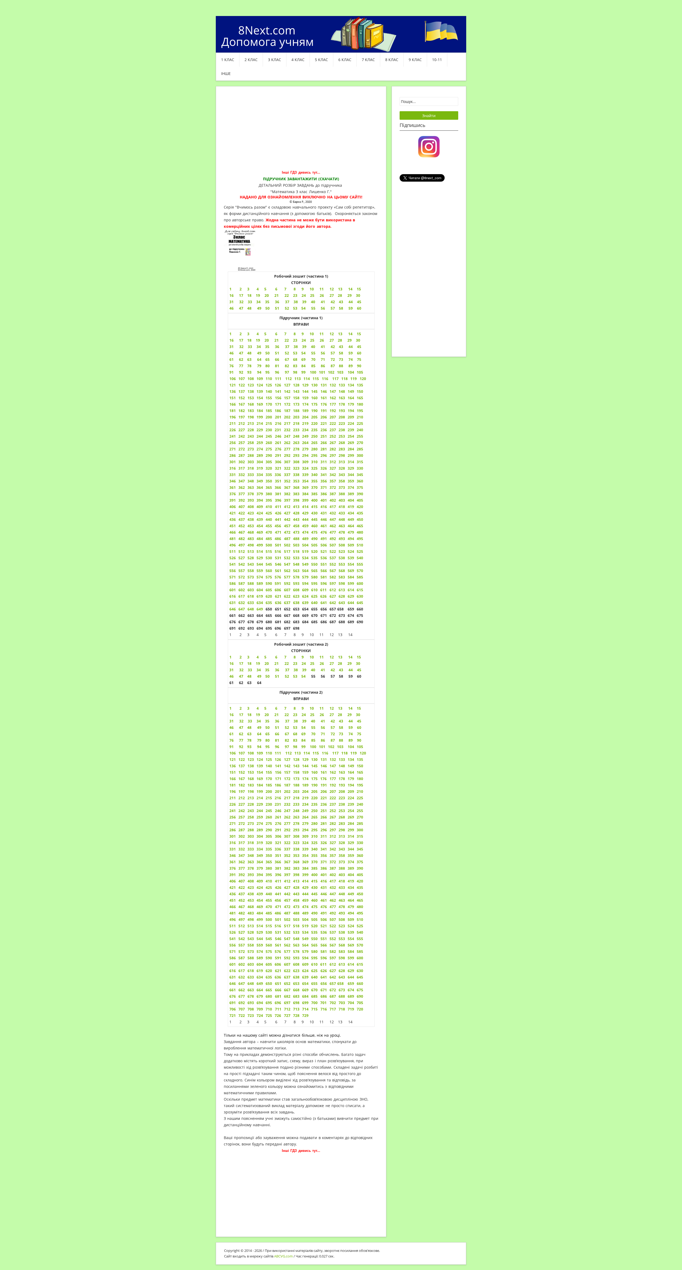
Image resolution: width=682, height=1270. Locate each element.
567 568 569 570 (346, 570)
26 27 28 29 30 (340, 340)
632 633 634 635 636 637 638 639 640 (279, 602)
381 (278, 493)
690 (360, 996)
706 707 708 (241, 1009)
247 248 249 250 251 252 (311, 436)
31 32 (236, 721)
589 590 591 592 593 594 (284, 957)
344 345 (355, 474)
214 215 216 (270, 423)
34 (261, 669)
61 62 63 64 (245, 359)
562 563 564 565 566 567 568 (314, 945)
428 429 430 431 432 (314, 513)
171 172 (282, 404)
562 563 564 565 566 (305, 570)
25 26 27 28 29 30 (317, 295)
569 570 (355, 945)
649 (260, 609)
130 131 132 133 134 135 (337, 385)
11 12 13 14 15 (340, 288)
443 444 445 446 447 (314, 893)
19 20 (262, 295)
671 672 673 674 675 (341, 989)
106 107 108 (241, 378)
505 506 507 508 (328, 919)
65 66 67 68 (283, 359)
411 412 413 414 (293, 506)
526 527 (237, 932)
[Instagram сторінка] (429, 146)
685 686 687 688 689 (332, 996)
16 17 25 (271, 340)
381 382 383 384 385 (296, 868)
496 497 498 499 (246, 545)
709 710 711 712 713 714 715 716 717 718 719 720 (310, 1009)
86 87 (328, 365)
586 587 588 (241, 957)
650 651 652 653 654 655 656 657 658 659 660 (314, 983)
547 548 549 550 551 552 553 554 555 (323, 938)
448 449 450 (351, 893)
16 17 (242, 295)
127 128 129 (296, 385)
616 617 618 (241, 970)
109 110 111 (271, 378)
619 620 (266, 970)
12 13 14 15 (344, 657)
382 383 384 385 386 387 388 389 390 (323, 493)
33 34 (256, 721)
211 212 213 (241, 423)
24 (304, 663)
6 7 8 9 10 (294, 288)
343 (342, 474)
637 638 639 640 (302, 977)
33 (250, 669)
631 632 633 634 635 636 (255, 977)
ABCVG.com (283, 1256)
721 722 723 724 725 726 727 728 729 (269, 1015)
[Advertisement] (301, 131)
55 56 (318, 727)
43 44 (346, 346)
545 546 (273, 938)
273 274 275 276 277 (268, 449)
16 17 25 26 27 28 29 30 (294, 714)
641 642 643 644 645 (341, 602)
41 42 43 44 (337, 669)
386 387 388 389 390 (341, 868)
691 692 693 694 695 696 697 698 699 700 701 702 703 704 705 (296, 1002)
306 (277, 461)
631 (232, 602)
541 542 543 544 (296, 564)
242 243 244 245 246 (259, 436)
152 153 (247, 397)
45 (359, 669)
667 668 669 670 (301, 989)
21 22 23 (287, 663)
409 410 (264, 506)
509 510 (355, 919)
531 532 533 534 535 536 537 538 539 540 (319, 557)
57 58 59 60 (346, 727)
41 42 (328, 346)
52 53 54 (295, 676)
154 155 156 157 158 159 (282, 772)
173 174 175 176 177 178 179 (323, 404)
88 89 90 (350, 365)
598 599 (345, 583)
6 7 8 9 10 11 (301, 657)
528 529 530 (250, 557)
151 (232, 397)
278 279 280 (306, 449)
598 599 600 (351, 957)
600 (360, 583)
